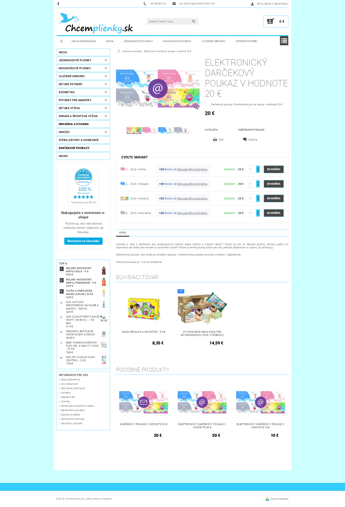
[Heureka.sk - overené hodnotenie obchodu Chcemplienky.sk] (83, 187)
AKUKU (63, 156)
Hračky (64, 132)
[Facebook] (59, 3)
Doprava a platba (70, 414)
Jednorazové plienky (138, 41)
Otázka (252, 139)
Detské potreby (247, 41)
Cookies (65, 401)
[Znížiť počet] (258, 171)
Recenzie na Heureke (83, 241)
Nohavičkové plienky (177, 41)
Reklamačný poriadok (73, 410)
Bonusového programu (192, 169)
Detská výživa (69, 108)
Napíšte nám (68, 397)
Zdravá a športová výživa (78, 116)
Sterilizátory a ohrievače (79, 140)
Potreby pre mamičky (75, 100)
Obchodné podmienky (73, 388)
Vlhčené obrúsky (214, 41)
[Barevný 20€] (125, 198)
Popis (122, 232)
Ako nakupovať (69, 384)
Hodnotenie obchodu (73, 419)
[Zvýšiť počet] (258, 167)
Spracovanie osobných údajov (78, 405)
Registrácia (281, 4)
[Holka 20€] (125, 169)
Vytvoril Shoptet (279, 498)
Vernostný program (71, 423)
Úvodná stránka (62, 41)
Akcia (110, 41)
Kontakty (66, 392)
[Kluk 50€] (125, 183)
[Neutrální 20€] (125, 212)
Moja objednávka (84, 41)
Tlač (221, 139)
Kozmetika (67, 92)
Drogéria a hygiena (74, 124)
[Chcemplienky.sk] (96, 23)
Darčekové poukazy (74, 148)
